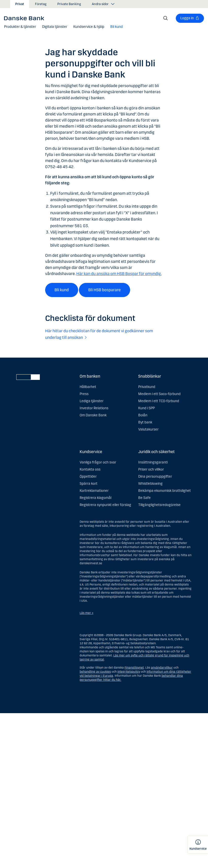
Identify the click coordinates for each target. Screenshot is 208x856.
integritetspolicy (128, 671)
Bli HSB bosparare (104, 289)
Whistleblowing (150, 483)
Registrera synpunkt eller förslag (105, 505)
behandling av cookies (95, 671)
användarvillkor (162, 667)
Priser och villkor (151, 469)
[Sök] (165, 18)
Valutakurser (148, 429)
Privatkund (146, 387)
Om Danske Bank (93, 415)
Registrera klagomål (95, 498)
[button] (20, 26)
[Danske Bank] (25, 18)
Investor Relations (94, 408)
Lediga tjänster (91, 401)
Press (84, 394)
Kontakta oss (90, 469)
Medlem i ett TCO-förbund (158, 401)
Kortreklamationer (94, 491)
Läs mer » (86, 613)
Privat (19, 4)
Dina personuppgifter (155, 476)
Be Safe (144, 498)
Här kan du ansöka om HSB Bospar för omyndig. (119, 273)
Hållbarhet (88, 387)
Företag (40, 4)
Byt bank (145, 422)
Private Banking (69, 4)
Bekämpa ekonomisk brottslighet (164, 491)
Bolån (142, 415)
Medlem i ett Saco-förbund (159, 394)
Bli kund (62, 289)
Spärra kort (88, 483)
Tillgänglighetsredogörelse (159, 505)
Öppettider (88, 476)
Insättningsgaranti (153, 462)
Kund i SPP (146, 408)
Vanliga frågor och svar (98, 462)
